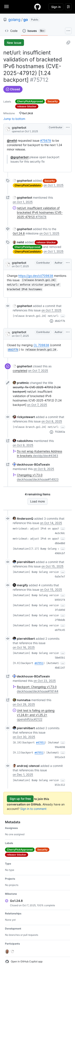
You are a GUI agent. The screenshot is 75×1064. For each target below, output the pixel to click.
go (25, 19)
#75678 (45, 140)
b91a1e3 (60, 757)
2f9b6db (60, 620)
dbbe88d (60, 543)
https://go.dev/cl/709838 (35, 275)
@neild (12, 140)
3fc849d (60, 609)
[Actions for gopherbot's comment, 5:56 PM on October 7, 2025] (68, 263)
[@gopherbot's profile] (7, 129)
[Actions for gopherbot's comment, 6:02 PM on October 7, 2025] (68, 332)
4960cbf (60, 553)
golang (14, 19)
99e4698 (60, 747)
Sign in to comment (33, 808)
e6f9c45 (60, 630)
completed (20, 370)
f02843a (60, 431)
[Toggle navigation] (6, 6)
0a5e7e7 (60, 576)
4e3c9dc (60, 533)
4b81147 (60, 667)
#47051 (39, 663)
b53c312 (60, 784)
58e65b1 (60, 657)
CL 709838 (41, 345)
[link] (22, 180)
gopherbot (19, 127)
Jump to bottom (14, 118)
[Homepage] (37, 6)
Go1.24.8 (19, 233)
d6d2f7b (60, 321)
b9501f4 (60, 599)
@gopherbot (19, 157)
